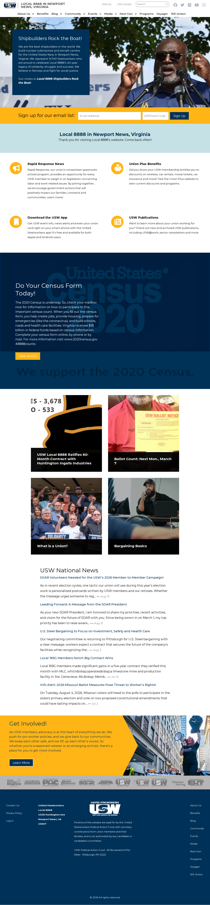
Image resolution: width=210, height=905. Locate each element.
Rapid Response (69, 782)
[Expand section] (33, 13)
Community (73, 13)
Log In (10, 820)
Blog (55, 13)
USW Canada (124, 4)
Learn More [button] (21, 763)
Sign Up (179, 116)
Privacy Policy (14, 813)
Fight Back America (32, 782)
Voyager (162, 13)
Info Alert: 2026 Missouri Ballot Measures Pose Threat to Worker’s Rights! (98, 685)
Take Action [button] (28, 356)
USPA (105, 782)
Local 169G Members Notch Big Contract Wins (76, 658)
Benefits (42, 13)
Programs (146, 13)
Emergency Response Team (196, 782)
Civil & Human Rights (14, 782)
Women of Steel (141, 782)
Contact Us (12, 805)
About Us (23, 13)
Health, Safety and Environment (159, 782)
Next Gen (126, 13)
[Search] (167, 4)
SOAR (87, 782)
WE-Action (178, 13)
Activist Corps (123, 782)
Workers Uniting (178, 782)
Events (92, 13)
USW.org (106, 4)
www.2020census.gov (80, 339)
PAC (50, 782)
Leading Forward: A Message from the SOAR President (83, 604)
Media (108, 13)
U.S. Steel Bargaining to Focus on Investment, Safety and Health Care (95, 631)
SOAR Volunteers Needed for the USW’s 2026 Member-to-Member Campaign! (102, 577)
